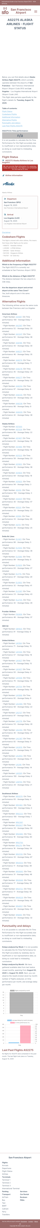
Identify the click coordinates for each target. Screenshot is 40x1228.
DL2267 (19, 591)
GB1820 (19, 629)
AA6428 (19, 412)
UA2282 (19, 730)
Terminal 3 (6, 1186)
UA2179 (19, 721)
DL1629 (19, 565)
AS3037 (19, 499)
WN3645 (19, 871)
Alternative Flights (9, 120)
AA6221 (19, 351)
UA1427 (19, 661)
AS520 (18, 507)
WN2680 (19, 834)
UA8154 (19, 782)
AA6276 (19, 369)
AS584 (18, 516)
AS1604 (19, 473)
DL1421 (18, 539)
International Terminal (11, 1188)
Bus (3, 1200)
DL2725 (19, 600)
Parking (5, 1191)
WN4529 (19, 897)
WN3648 (19, 880)
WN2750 (19, 843)
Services (23, 1191)
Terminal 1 (6, 1180)
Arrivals (5, 1165)
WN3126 (19, 854)
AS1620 (19, 481)
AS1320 (19, 427)
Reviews (23, 1197)
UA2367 (19, 739)
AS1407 (19, 438)
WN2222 (19, 814)
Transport (6, 1194)
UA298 (18, 765)
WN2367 (19, 822)
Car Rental (24, 1194)
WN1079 (19, 796)
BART (4, 1206)
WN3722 (19, 889)
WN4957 (19, 906)
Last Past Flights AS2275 (12, 126)
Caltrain (5, 1209)
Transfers (6, 1214)
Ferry (4, 1212)
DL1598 (19, 557)
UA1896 (19, 695)
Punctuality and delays (11, 123)
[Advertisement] (20, 54)
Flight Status (7, 111)
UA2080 (19, 704)
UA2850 (19, 756)
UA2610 (19, 747)
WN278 (19, 845)
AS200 (18, 490)
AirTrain (5, 1197)
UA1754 (19, 687)
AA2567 (19, 326)
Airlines (5, 1174)
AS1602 (19, 464)
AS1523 (19, 455)
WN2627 (19, 825)
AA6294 (19, 386)
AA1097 (19, 317)
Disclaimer (24, 1221)
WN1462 (19, 805)
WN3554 (19, 863)
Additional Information (11, 117)
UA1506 (19, 678)
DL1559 (19, 548)
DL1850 (19, 583)
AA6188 (19, 343)
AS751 (18, 525)
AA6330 (19, 395)
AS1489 (19, 447)
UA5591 (19, 773)
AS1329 (19, 429)
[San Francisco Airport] (5, 10)
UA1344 (19, 652)
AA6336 (19, 403)
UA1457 (19, 669)
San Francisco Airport (21, 11)
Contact (30, 1221)
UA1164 (19, 643)
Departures (6, 1168)
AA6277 (19, 377)
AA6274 (19, 360)
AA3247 (19, 334)
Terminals (6, 1177)
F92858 (19, 614)
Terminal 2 (6, 1183)
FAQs (22, 1200)
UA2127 (19, 713)
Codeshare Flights (9, 114)
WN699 (19, 915)
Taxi (3, 1203)
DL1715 (18, 574)
